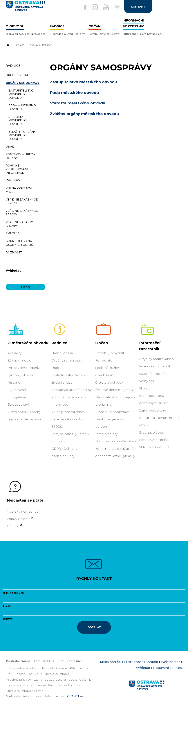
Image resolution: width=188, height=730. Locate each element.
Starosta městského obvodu (77, 103)
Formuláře (103, 360)
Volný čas (146, 381)
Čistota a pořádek (109, 382)
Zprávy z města (18, 519)
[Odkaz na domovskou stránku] (8, 45)
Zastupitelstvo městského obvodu (83, 82)
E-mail (7, 606)
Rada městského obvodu (74, 92)
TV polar (13, 526)
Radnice (19, 45)
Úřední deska (62, 353)
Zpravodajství (18, 404)
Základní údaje (19, 360)
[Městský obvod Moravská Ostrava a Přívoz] (35, 7)
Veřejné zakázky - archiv (70, 434)
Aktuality (14, 353)
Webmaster (170, 662)
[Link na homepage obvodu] (155, 689)
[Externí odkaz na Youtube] (106, 7)
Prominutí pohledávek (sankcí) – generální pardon (113, 419)
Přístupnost (133, 662)
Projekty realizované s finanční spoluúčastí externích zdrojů (156, 366)
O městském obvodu (28, 343)
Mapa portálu (110, 662)
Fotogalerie (17, 397)
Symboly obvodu (21, 375)
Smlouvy (58, 441)
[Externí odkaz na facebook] (85, 7)
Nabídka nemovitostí (23, 511)
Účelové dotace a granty (114, 390)
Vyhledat (13, 270)
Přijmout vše (23, 718)
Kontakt (152, 662)
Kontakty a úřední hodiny (71, 390)
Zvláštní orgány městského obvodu (84, 114)
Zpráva (7, 619)
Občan (101, 343)
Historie (14, 382)
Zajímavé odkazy (152, 410)
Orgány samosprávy (67, 360)
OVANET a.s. (75, 696)
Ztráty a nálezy (106, 434)
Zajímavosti (17, 390)
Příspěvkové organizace (26, 368)
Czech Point (105, 375)
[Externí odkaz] (118, 9)
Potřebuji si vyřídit (109, 353)
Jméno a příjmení (13, 593)
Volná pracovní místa (68, 412)
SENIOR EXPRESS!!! (154, 447)
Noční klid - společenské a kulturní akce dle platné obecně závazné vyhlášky (116, 448)
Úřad (55, 368)
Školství (145, 388)
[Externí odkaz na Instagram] (95, 7)
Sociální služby (107, 368)
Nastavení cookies (167, 668)
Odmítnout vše (55, 718)
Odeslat (94, 627)
